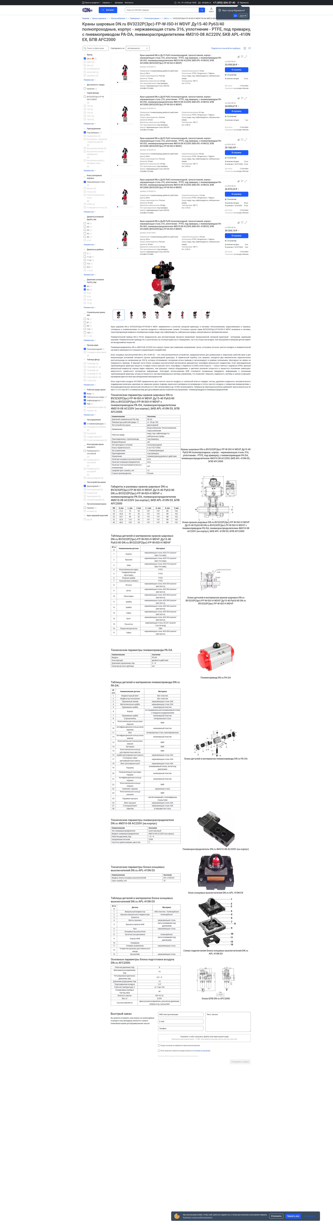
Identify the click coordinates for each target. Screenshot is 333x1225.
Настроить (310, 1216)
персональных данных (191, 1045)
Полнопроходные (151, 18)
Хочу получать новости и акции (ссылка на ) (185, 1051)
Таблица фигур (93, 360)
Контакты (129, 3)
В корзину (236, 69)
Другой (243, 15)
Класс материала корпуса (94, 176)
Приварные (135, 18)
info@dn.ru (206, 3)
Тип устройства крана (96, 482)
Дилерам (119, 3)
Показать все (89, 80)
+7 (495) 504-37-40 (224, 2)
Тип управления (94, 420)
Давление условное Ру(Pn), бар (95, 280)
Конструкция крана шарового (95, 445)
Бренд (89, 55)
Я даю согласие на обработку (180, 1045)
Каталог (110, 10)
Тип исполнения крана (96, 504)
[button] (107, 2)
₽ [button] (236, 64)
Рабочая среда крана (96, 390)
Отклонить (276, 1216)
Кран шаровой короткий (97, 515)
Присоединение (94, 129)
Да (235, 15)
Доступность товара (95, 85)
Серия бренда (93, 93)
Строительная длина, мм (96, 313)
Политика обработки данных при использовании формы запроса (178, 1056)
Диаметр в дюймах (95, 249)
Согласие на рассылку (201, 1051)
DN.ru (166, 18)
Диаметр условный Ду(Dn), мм (95, 218)
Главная (85, 18)
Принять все (293, 1216)
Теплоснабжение (118, 18)
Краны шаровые (99, 18)
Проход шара (92, 345)
